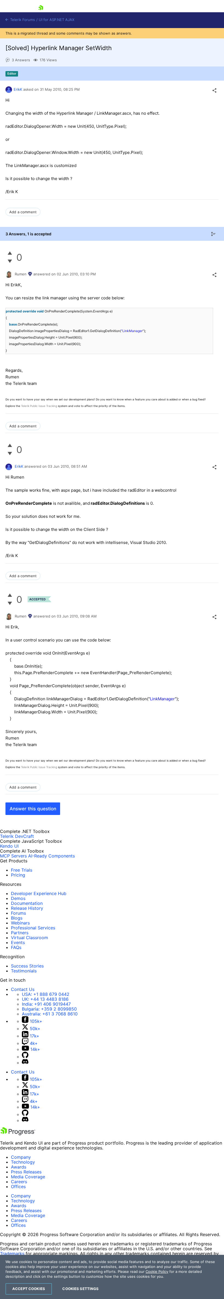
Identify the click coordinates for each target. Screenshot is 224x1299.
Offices (18, 1186)
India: (46, 1004)
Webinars (20, 923)
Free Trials (21, 870)
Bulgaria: (49, 1008)
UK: (45, 999)
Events (18, 942)
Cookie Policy (157, 1271)
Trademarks (12, 1253)
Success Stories (27, 966)
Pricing (18, 875)
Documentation (27, 903)
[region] (112, 1277)
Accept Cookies (28, 1288)
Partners (19, 932)
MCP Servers (13, 856)
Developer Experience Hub (38, 893)
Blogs (16, 918)
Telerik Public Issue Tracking (39, 405)
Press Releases (26, 1172)
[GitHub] (25, 1056)
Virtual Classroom (29, 937)
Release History (27, 908)
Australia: (50, 1013)
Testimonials (24, 971)
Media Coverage (28, 1176)
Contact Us (22, 989)
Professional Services (33, 927)
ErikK (18, 89)
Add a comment (23, 212)
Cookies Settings (80, 1288)
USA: (45, 994)
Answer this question (33, 808)
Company (21, 1157)
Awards (18, 1167)
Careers (19, 1181)
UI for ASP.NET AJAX (56, 20)
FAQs (16, 947)
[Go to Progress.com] (18, 1133)
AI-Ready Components (51, 856)
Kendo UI (9, 846)
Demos (18, 898)
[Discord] (25, 1062)
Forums (18, 913)
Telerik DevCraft (17, 836)
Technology (23, 1162)
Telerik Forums (22, 20)
